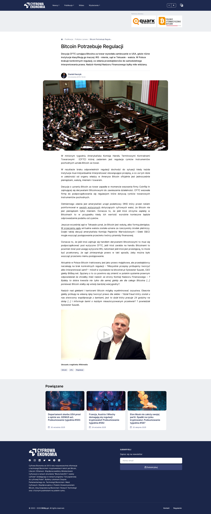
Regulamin (177, 508)
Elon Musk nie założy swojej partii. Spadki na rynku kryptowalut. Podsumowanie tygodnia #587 (145, 418)
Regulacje (79, 370)
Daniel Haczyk (74, 74)
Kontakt (166, 508)
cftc (71, 370)
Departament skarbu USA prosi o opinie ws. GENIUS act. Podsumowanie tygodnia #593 (64, 417)
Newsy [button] (55, 5)
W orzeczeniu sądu (71, 228)
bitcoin (64, 370)
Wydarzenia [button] (94, 5)
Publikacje (69, 39)
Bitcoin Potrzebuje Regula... (101, 39)
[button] (182, 5)
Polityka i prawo (81, 39)
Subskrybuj (152, 467)
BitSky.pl (45, 508)
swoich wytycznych (89, 207)
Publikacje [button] (68, 5)
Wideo (81, 5)
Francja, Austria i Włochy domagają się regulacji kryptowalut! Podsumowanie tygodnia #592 (104, 418)
